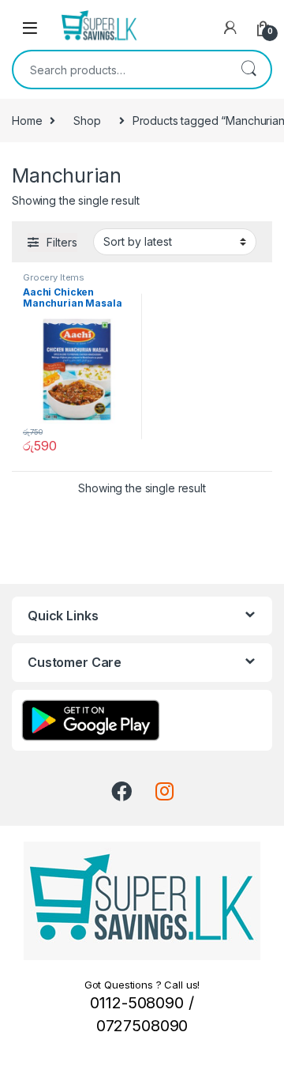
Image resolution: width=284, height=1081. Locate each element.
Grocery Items (53, 277)
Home (27, 120)
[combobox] (119, 69)
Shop (86, 120)
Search (248, 69)
